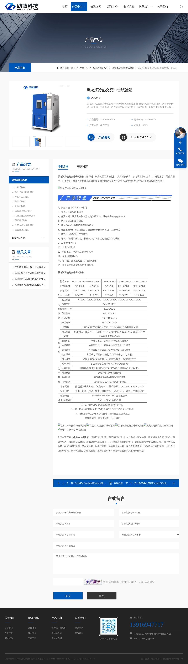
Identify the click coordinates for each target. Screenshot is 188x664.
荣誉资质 (9, 638)
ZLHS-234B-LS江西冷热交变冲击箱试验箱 (155, 483)
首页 (65, 6)
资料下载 (32, 638)
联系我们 (144, 6)
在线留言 (82, 166)
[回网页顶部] (180, 143)
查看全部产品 (18, 238)
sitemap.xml (177, 659)
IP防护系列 (57, 638)
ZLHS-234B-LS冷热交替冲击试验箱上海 (90, 483)
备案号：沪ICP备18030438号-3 (80, 659)
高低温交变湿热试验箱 (123, 67)
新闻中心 (112, 6)
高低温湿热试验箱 (23, 211)
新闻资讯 (32, 628)
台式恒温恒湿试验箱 (24, 225)
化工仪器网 (156, 659)
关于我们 (162, 6)
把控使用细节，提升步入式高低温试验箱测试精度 (30, 267)
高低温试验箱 (21, 220)
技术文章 (129, 6)
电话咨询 (180, 153)
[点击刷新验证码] (93, 582)
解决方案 (95, 6)
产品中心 (77, 6)
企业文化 (9, 633)
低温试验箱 (20, 206)
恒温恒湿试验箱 (22, 230)
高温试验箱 (20, 201)
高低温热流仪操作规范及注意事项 (30, 284)
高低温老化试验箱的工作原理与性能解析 (30, 278)
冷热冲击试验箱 (22, 197)
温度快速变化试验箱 (24, 192)
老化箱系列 (57, 633)
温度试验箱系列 (100, 67)
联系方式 (79, 628)
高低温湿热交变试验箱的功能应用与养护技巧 (30, 273)
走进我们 (9, 628)
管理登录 (167, 659)
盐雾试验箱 (20, 187)
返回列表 (118, 483)
